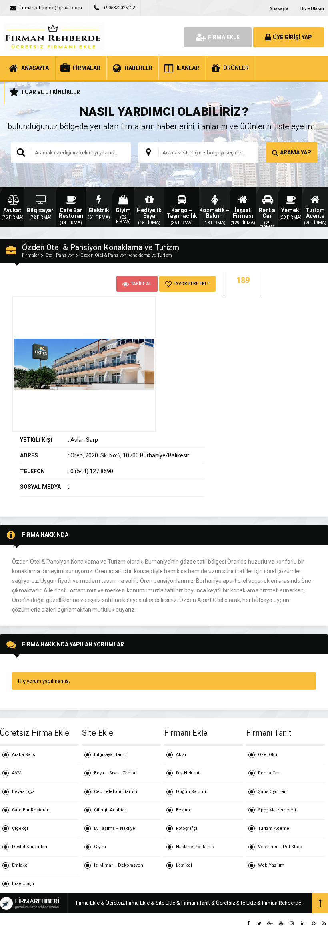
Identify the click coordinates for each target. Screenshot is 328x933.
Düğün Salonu (191, 791)
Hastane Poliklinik (195, 846)
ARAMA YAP (295, 152)
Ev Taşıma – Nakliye (114, 828)
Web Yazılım (271, 865)
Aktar (181, 754)
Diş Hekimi (187, 773)
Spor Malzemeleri (277, 810)
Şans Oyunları (272, 791)
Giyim (100, 846)
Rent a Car (268, 773)
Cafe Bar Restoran (31, 810)
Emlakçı (20, 865)
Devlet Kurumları (29, 846)
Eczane (184, 810)
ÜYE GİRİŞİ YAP (292, 37)
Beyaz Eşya (23, 791)
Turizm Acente (273, 828)
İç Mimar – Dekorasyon (118, 865)
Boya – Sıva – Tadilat (115, 773)
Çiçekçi (20, 828)
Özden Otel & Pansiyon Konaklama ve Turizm (126, 255)
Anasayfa (279, 8)
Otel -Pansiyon (59, 255)
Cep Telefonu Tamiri (115, 791)
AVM (17, 773)
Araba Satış (23, 754)
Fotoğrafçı (186, 828)
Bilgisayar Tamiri (111, 754)
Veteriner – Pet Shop (280, 846)
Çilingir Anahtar (110, 810)
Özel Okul (268, 754)
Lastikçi (184, 865)
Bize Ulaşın (312, 8)
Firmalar (30, 255)
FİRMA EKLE (224, 37)
